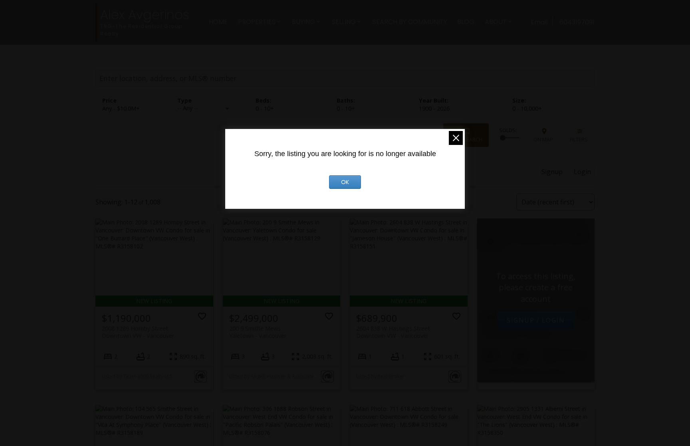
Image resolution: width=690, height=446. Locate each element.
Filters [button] (579, 139)
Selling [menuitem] (344, 21)
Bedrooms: (265, 108)
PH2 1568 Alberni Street (518, 330)
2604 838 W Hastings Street (393, 332)
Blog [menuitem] (465, 21)
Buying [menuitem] (303, 21)
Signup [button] (552, 171)
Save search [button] (466, 139)
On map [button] (543, 139)
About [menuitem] (496, 21)
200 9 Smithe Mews (257, 332)
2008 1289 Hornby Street (138, 332)
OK (345, 182)
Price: (121, 108)
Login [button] (582, 171)
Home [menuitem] (218, 21)
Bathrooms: (346, 108)
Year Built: (434, 108)
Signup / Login (536, 320)
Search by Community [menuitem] (410, 21)
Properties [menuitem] (257, 21)
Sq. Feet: (527, 108)
